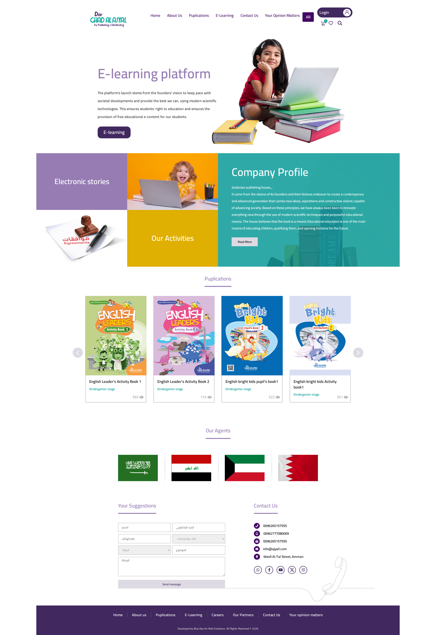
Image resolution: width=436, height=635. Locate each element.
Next (358, 353)
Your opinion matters (282, 16)
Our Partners (243, 615)
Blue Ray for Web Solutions (209, 628)
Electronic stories (81, 181)
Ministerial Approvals (82, 238)
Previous (78, 353)
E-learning (114, 132)
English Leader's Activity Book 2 (183, 381)
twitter (292, 570)
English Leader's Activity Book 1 (115, 381)
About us (174, 16)
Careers (217, 615)
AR (308, 17)
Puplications (199, 16)
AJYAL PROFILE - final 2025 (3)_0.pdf (245, 241)
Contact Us (249, 16)
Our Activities (172, 238)
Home (155, 16)
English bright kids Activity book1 (315, 384)
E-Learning (225, 16)
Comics (172, 181)
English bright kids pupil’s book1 (251, 381)
